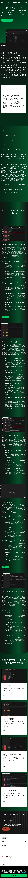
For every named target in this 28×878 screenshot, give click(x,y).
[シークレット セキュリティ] (15, 424)
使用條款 (12, 825)
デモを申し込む (5, 20)
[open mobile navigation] (1, 2)
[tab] (7, 117)
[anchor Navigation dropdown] (14, 45)
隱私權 (3, 860)
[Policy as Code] (13, 491)
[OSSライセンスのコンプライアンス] (15, 580)
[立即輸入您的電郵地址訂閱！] (14, 822)
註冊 (5, 828)
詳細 (4, 316)
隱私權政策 (8, 825)
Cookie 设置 (14, 875)
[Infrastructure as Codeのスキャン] (15, 233)
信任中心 (3, 862)
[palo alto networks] (14, 2)
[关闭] (26, 868)
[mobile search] (26, 2)
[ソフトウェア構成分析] (13, 330)
